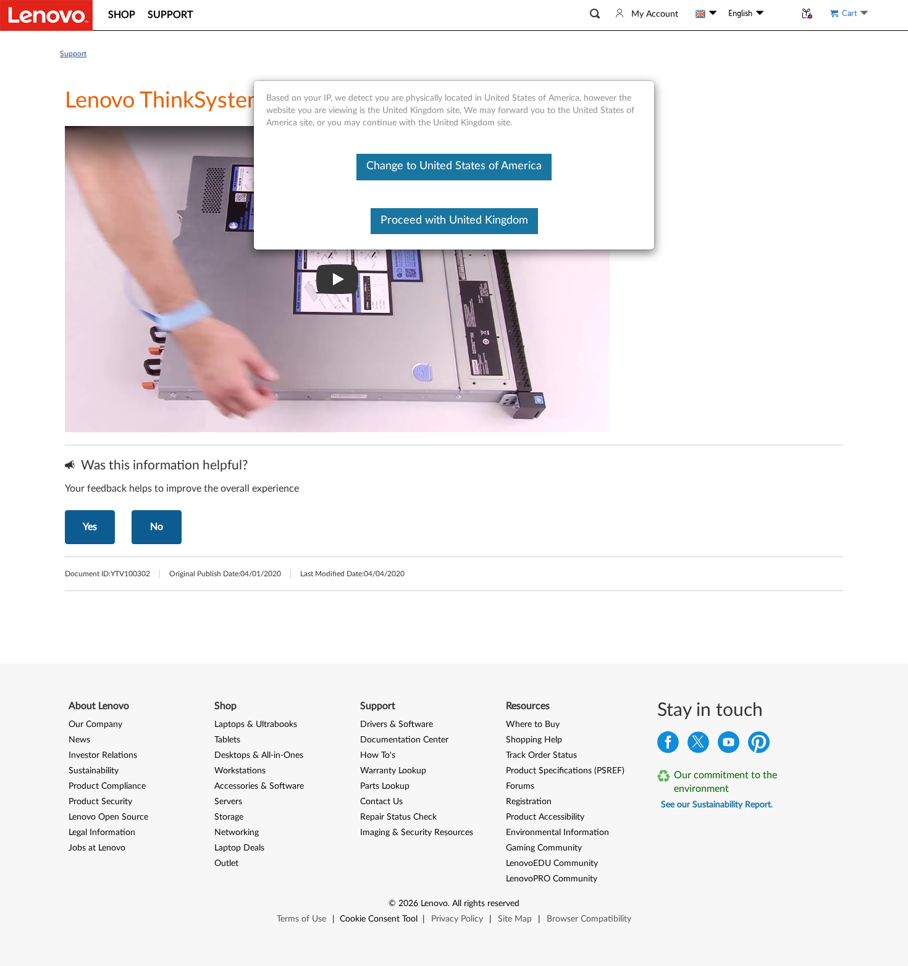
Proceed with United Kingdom (454, 220)
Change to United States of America (454, 166)
